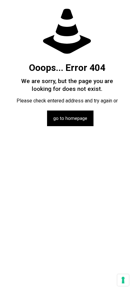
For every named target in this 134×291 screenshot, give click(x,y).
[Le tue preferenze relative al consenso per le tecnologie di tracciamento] (123, 280)
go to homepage (70, 118)
